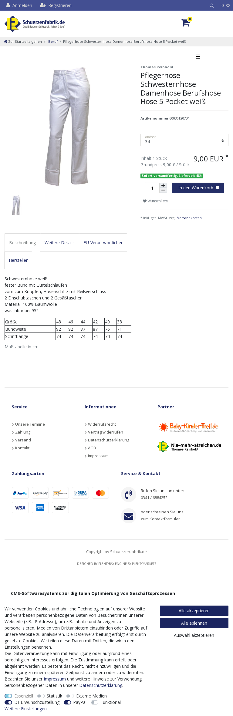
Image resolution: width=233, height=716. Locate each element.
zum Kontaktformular (160, 519)
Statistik (54, 696)
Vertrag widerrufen (105, 432)
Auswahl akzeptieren (194, 635)
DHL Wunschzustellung (36, 702)
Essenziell (23, 696)
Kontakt (22, 448)
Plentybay (106, 564)
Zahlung (22, 432)
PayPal (79, 702)
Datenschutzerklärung (108, 440)
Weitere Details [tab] (60, 242)
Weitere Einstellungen (26, 708)
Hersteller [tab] (18, 260)
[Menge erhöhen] (163, 185)
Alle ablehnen (194, 623)
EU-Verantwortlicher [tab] (103, 242)
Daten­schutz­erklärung (100, 685)
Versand (23, 440)
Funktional (110, 702)
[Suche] (212, 5)
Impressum (98, 455)
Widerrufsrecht (102, 424)
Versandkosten (189, 217)
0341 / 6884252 (154, 497)
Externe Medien (91, 696)
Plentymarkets (144, 564)
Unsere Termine (30, 424)
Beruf (52, 41)
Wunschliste (157, 201)
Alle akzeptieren (194, 610)
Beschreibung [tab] (22, 242)
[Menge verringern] (163, 190)
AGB (92, 448)
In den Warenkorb (195, 188)
